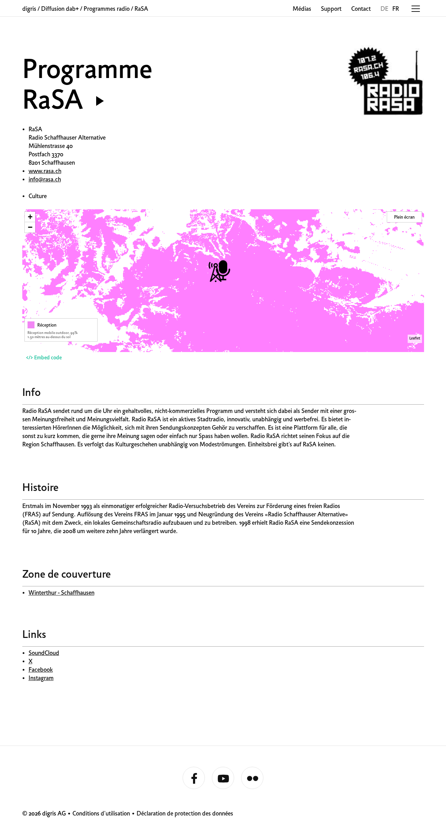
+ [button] (30, 216)
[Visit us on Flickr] (252, 778)
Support (331, 9)
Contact (361, 9)
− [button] (30, 227)
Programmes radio (107, 9)
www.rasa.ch (45, 171)
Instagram (41, 678)
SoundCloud (44, 653)
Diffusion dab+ (60, 9)
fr (395, 9)
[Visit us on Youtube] (223, 778)
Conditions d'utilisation (101, 814)
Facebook (41, 670)
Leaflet (414, 338)
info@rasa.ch (45, 180)
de (384, 9)
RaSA (141, 9)
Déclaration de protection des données (185, 814)
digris (29, 9)
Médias (302, 9)
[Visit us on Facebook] (194, 778)
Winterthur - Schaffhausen (61, 593)
